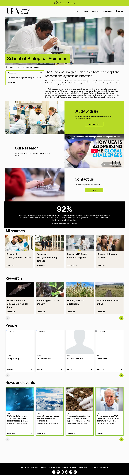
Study (75, 11)
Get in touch (94, 190)
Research (95, 11)
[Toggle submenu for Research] (41, 73)
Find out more (94, 124)
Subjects (85, 11)
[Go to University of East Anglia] (18, 11)
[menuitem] (25, 77)
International (107, 11)
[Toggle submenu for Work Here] (41, 82)
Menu (120, 11)
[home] (7, 67)
